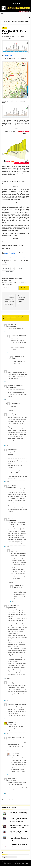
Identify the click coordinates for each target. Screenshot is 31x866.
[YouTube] (19, 3)
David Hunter (8, 55)
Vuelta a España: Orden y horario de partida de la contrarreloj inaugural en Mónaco (19, 838)
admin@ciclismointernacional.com (11, 36)
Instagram (7, 253)
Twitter (13, 253)
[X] (15, 3)
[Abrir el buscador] (29, 17)
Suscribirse (24, 288)
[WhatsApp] (17, 3)
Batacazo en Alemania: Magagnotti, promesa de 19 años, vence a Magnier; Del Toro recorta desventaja (19, 820)
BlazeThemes (25, 863)
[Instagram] (13, 3)
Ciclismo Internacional (20, 257)
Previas (5, 27)
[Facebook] (11, 3)
